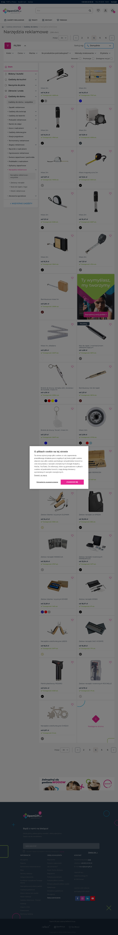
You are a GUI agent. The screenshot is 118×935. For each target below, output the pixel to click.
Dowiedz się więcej (40, 475)
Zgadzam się (72, 482)
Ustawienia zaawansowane (47, 482)
